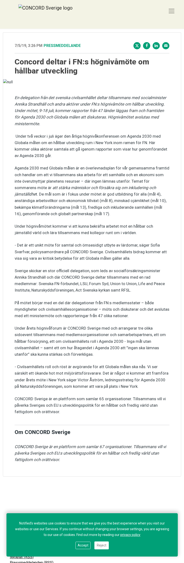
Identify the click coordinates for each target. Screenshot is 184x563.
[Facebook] (146, 45)
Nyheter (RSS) (22, 557)
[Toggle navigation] (171, 11)
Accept (83, 545)
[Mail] (165, 45)
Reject (101, 545)
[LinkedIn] (156, 45)
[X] (137, 45)
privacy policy (130, 535)
